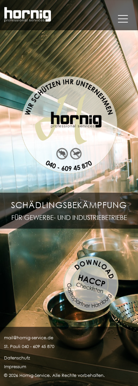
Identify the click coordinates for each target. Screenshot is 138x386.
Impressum (15, 367)
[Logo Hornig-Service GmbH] (27, 15)
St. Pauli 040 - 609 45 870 (29, 346)
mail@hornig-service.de (28, 338)
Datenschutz (17, 358)
